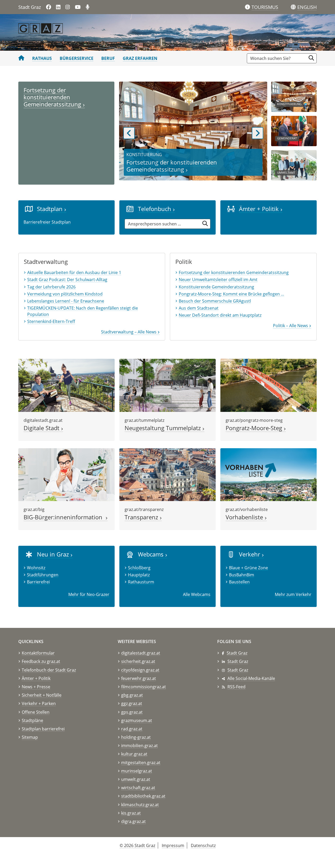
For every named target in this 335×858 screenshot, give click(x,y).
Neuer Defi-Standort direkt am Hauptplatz (220, 315)
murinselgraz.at (136, 771)
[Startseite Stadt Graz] (21, 58)
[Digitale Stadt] (66, 385)
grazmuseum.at (136, 720)
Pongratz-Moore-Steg (255, 428)
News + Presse (36, 687)
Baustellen (239, 582)
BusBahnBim (241, 575)
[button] (307, 7)
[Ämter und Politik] (231, 209)
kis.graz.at (131, 813)
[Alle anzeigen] (130, 554)
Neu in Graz (53, 554)
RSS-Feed (236, 687)
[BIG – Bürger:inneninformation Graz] (66, 474)
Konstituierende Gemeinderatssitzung (216, 287)
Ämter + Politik (259, 209)
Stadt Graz (237, 653)
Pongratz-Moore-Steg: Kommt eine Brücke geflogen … (231, 294)
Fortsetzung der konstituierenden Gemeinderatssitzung (53, 97)
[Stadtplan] (29, 209)
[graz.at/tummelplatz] (167, 385)
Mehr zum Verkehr (293, 594)
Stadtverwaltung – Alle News (129, 332)
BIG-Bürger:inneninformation (64, 517)
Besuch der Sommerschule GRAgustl (215, 301)
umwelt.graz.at (135, 779)
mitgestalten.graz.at (140, 762)
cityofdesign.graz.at (140, 670)
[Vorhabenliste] (268, 474)
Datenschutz (203, 845)
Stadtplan (50, 209)
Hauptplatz (139, 575)
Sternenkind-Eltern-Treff (51, 321)
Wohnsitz (36, 568)
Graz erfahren (140, 58)
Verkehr (250, 554)
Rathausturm (141, 582)
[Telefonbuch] (130, 209)
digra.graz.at (133, 821)
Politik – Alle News (291, 325)
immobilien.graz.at (139, 745)
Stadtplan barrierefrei (43, 729)
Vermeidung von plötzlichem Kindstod (65, 294)
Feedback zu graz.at (41, 661)
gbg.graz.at (132, 695)
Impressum (173, 845)
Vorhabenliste (245, 517)
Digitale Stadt (42, 428)
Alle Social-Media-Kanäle (251, 678)
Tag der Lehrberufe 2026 (51, 287)
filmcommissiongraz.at (143, 687)
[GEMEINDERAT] (294, 130)
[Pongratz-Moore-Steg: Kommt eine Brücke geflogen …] (268, 385)
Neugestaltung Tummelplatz (163, 428)
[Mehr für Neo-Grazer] (29, 554)
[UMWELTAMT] (294, 165)
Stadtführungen (42, 575)
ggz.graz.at (131, 703)
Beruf (108, 58)
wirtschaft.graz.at (138, 788)
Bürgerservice (76, 58)
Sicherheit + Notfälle (42, 695)
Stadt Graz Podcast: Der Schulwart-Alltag (67, 279)
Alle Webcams (196, 594)
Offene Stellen (35, 712)
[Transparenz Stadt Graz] (167, 474)
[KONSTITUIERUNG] (294, 96)
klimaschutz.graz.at (140, 805)
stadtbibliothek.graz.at (143, 796)
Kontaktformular (38, 653)
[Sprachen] (293, 7)
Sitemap (30, 737)
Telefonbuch (155, 209)
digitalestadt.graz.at (140, 653)
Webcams (151, 554)
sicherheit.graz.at (138, 661)
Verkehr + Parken (39, 703)
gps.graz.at (132, 712)
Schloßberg (139, 568)
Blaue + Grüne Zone (248, 568)
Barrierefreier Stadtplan (47, 222)
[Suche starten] (311, 58)
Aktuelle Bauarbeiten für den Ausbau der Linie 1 (74, 272)
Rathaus (42, 58)
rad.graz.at (131, 729)
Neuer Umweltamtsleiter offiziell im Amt (218, 279)
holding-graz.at (136, 737)
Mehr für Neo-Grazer (88, 594)
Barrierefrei (38, 582)
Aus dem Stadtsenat (199, 308)
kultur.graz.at (134, 754)
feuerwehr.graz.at (138, 678)
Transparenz (142, 517)
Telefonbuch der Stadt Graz (49, 670)
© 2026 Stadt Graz (137, 845)
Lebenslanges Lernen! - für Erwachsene (65, 301)
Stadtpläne (32, 720)
